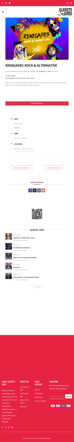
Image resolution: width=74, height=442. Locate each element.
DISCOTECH (16, 267)
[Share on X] (35, 190)
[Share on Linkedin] (39, 190)
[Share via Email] (43, 190)
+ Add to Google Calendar (21, 168)
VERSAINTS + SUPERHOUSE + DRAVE (24, 238)
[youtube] (9, 3)
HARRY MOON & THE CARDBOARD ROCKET (26, 277)
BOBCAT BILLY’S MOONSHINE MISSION (25, 257)
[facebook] (2, 3)
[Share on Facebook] (30, 190)
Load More (37, 287)
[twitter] (5, 427)
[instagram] (6, 3)
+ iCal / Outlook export (53, 168)
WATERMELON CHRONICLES (21, 248)
